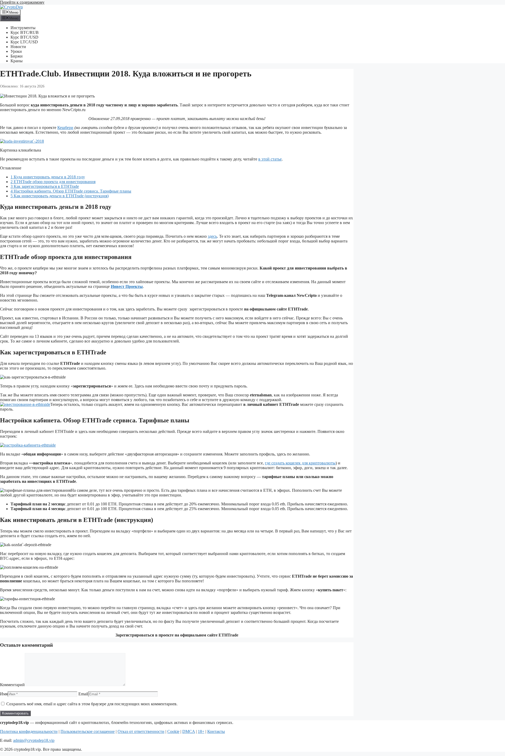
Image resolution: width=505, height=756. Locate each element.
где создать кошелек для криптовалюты (300, 463)
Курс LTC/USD (24, 42)
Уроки (16, 51)
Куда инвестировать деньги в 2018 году (48, 177)
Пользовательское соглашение (87, 731)
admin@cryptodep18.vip (33, 740)
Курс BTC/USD (24, 37)
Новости (18, 46)
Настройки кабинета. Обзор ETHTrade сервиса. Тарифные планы (71, 191)
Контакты (216, 731)
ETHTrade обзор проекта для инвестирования (53, 181)
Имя (4, 694)
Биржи (17, 56)
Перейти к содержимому (22, 2)
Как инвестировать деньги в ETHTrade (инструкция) (60, 196)
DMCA (188, 731)
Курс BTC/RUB (25, 32)
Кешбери (65, 127)
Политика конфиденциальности (29, 731)
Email (83, 694)
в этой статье (270, 159)
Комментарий (12, 684)
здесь (212, 236)
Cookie (173, 731)
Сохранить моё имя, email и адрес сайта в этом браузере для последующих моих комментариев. (92, 704)
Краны (17, 61)
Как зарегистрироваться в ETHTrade (45, 186)
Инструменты (23, 27)
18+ (201, 731)
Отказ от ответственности (141, 731)
